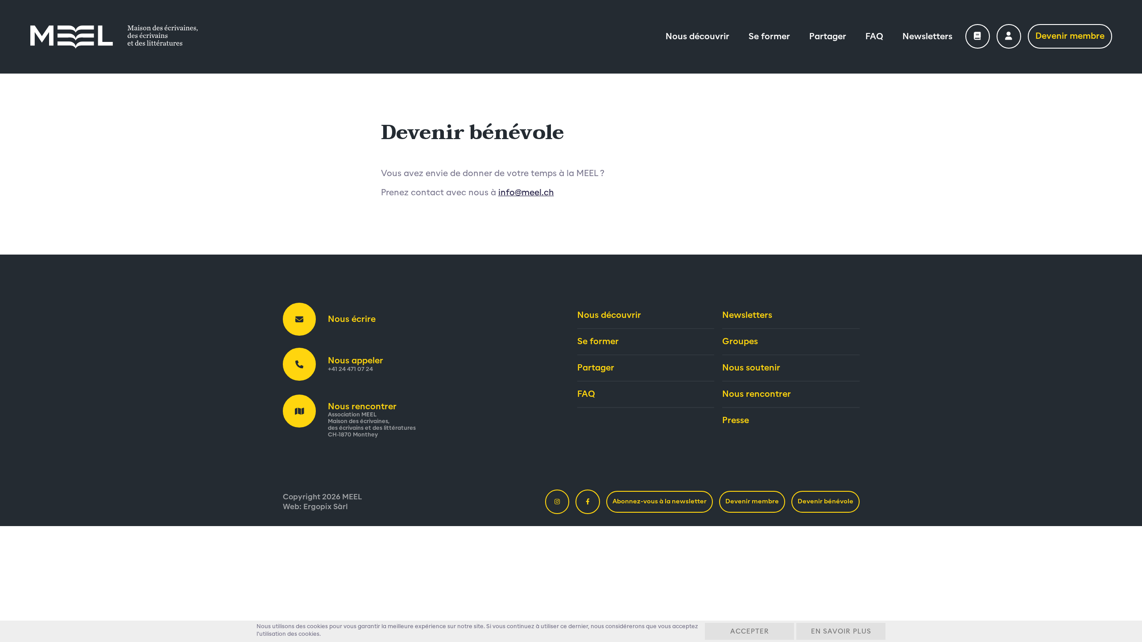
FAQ (874, 37)
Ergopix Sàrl (325, 506)
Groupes (740, 341)
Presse (735, 420)
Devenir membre (1070, 36)
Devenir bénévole (825, 501)
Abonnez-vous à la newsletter (659, 501)
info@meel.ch (526, 193)
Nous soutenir (751, 368)
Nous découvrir (697, 37)
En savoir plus (841, 631)
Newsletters (927, 37)
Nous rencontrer (756, 394)
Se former (769, 37)
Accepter (749, 631)
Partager (827, 37)
